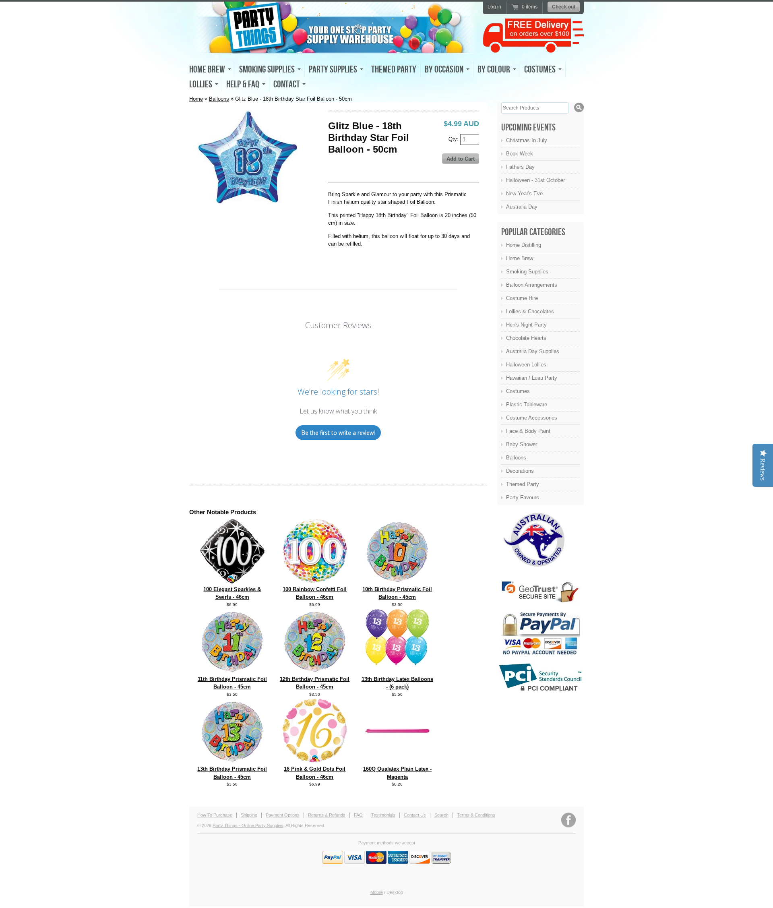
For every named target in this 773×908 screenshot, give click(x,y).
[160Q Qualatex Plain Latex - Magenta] (397, 761)
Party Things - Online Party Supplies (248, 825)
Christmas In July (526, 140)
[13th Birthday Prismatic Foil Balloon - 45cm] (232, 761)
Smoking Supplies (527, 272)
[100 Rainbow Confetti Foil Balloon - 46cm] (315, 581)
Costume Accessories (531, 418)
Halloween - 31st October (535, 180)
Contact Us (415, 815)
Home (196, 99)
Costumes (518, 391)
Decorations (520, 471)
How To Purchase (214, 815)
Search (441, 815)
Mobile (376, 892)
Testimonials (383, 815)
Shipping (249, 815)
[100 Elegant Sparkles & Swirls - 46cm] (232, 582)
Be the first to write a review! (338, 432)
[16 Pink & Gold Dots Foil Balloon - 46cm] (315, 760)
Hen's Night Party (526, 325)
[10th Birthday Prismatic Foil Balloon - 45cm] (397, 582)
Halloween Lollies (526, 365)
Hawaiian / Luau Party (531, 378)
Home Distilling (523, 245)
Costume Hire (522, 298)
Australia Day (521, 207)
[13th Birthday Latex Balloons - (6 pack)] (397, 663)
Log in (494, 7)
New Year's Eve (524, 193)
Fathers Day (520, 167)
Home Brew (519, 258)
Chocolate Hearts (526, 338)
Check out (563, 7)
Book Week (519, 154)
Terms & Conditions (476, 815)
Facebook (568, 820)
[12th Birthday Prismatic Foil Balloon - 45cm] (315, 671)
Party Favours (522, 497)
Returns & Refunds (326, 815)
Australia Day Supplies (532, 351)
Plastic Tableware (526, 404)
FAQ (358, 815)
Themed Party (393, 69)
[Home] (334, 46)
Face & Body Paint (528, 431)
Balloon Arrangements (531, 285)
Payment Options (283, 815)
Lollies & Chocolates (530, 311)
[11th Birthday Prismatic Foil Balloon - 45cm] (232, 671)
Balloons (219, 99)
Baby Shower (521, 444)
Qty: (454, 139)
